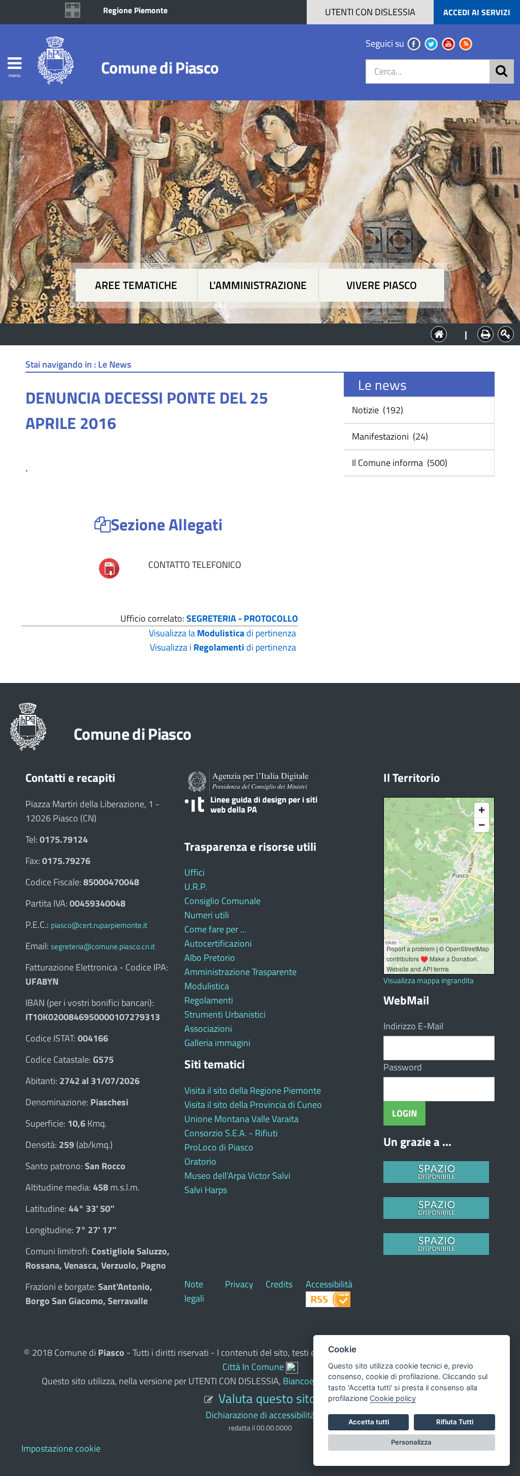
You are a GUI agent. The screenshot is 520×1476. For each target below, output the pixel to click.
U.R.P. (195, 886)
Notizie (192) (376, 410)
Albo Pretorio (209, 957)
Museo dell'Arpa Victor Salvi (237, 1175)
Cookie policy (393, 1398)
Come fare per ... (215, 929)
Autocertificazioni (218, 943)
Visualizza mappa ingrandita (428, 980)
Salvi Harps (205, 1190)
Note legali (194, 1291)
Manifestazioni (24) (389, 436)
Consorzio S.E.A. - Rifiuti (231, 1133)
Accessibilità (329, 1284)
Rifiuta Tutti (454, 1422)
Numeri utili (206, 915)
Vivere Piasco (381, 285)
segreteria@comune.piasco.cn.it (103, 946)
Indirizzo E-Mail (413, 1026)
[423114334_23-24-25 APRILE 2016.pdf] (109, 567)
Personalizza (411, 1442)
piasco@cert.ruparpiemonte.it (99, 925)
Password (402, 1067)
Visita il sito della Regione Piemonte (252, 1090)
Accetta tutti (368, 1422)
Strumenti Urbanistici (225, 1014)
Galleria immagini (217, 1043)
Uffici (194, 872)
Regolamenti (208, 1000)
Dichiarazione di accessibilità (260, 1415)
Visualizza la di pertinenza (222, 633)
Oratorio (200, 1161)
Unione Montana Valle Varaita (241, 1119)
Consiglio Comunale (222, 901)
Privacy (239, 1284)
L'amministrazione (258, 285)
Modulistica (206, 986)
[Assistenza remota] (292, 1367)
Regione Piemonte (135, 10)
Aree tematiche (136, 285)
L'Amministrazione (252, 333)
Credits (279, 1284)
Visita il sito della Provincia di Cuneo (253, 1104)
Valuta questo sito (267, 1398)
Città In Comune (253, 1367)
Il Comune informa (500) (398, 463)
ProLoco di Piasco (218, 1147)
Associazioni (208, 1028)
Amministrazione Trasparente (240, 972)
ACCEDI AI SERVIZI (476, 12)
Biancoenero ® (311, 1381)
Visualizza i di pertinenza (223, 647)
